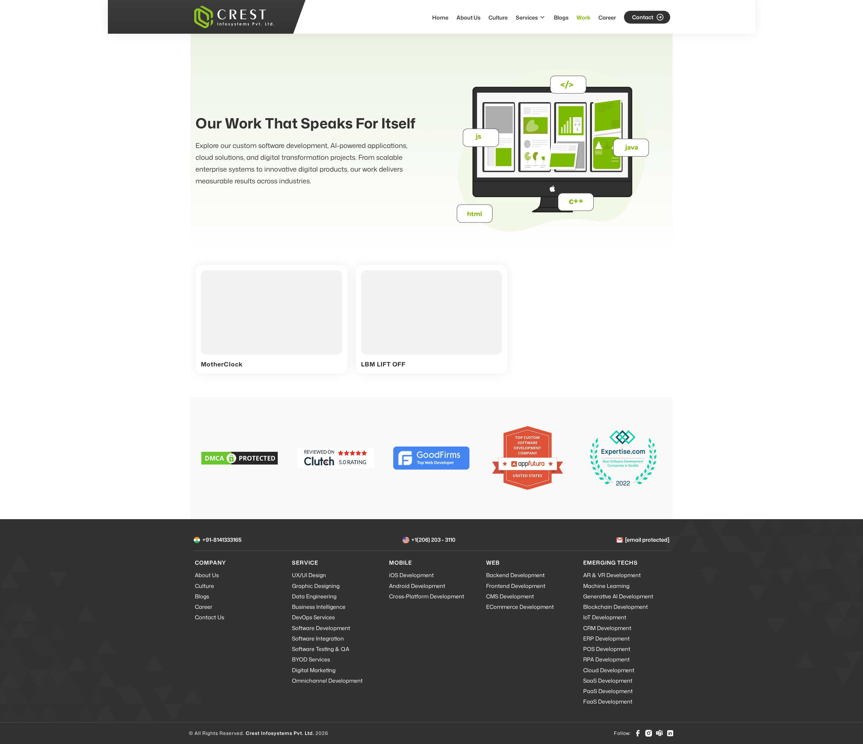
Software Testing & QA (320, 649)
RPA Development (606, 659)
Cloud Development (608, 670)
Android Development (417, 586)
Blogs (561, 17)
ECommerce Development (520, 607)
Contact (642, 17)
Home (440, 17)
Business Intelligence (319, 607)
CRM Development (607, 628)
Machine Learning (606, 586)
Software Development (321, 628)
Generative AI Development (618, 596)
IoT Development (604, 617)
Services (527, 17)
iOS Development (411, 575)
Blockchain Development (615, 607)
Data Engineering (314, 596)
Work (583, 17)
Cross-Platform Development (426, 596)
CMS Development (510, 596)
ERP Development (606, 638)
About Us (468, 17)
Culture (498, 17)
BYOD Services (311, 659)
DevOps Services (313, 617)
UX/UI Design (309, 575)
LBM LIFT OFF (383, 364)
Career (607, 17)
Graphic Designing (315, 586)
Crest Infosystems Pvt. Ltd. (280, 733)
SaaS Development (607, 680)
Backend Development (515, 575)
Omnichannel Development (327, 680)
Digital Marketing (313, 670)
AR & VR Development (612, 575)
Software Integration (318, 638)
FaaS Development (607, 701)
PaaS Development (608, 691)
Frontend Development (515, 586)
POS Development (606, 649)
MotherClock (222, 364)
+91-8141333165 (222, 539)
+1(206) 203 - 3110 (433, 539)
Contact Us (209, 617)
